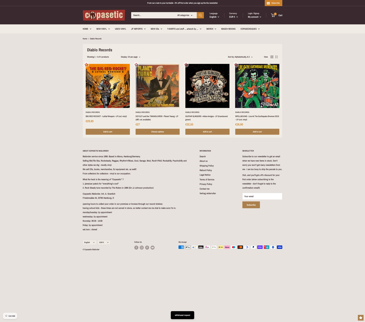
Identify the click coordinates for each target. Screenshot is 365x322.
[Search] (200, 15)
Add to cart (107, 131)
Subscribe (275, 2)
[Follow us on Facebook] (136, 247)
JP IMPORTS (137, 28)
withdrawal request (182, 315)
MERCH (209, 28)
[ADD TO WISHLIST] (86, 64)
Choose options (157, 131)
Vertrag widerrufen (208, 193)
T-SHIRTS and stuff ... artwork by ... (182, 28)
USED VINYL (120, 28)
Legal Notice (205, 174)
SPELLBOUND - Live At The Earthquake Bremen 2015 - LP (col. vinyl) (257, 118)
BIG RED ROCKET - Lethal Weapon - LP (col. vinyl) (106, 116)
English (87, 242)
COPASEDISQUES (249, 28)
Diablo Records (93, 112)
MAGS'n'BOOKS (228, 28)
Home (85, 38)
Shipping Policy (207, 165)
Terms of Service (207, 179)
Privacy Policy (206, 184)
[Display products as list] (276, 57)
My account (253, 16)
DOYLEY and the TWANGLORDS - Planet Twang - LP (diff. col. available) (157, 118)
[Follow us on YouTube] (153, 247)
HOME (85, 28)
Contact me (204, 188)
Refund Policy (206, 170)
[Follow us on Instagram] (142, 247)
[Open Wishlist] (361, 318)
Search (203, 156)
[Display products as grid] (272, 57)
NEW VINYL (101, 28)
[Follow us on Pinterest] (147, 247)
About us (204, 160)
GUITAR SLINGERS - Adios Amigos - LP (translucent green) (206, 118)
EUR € (101, 242)
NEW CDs (155, 28)
